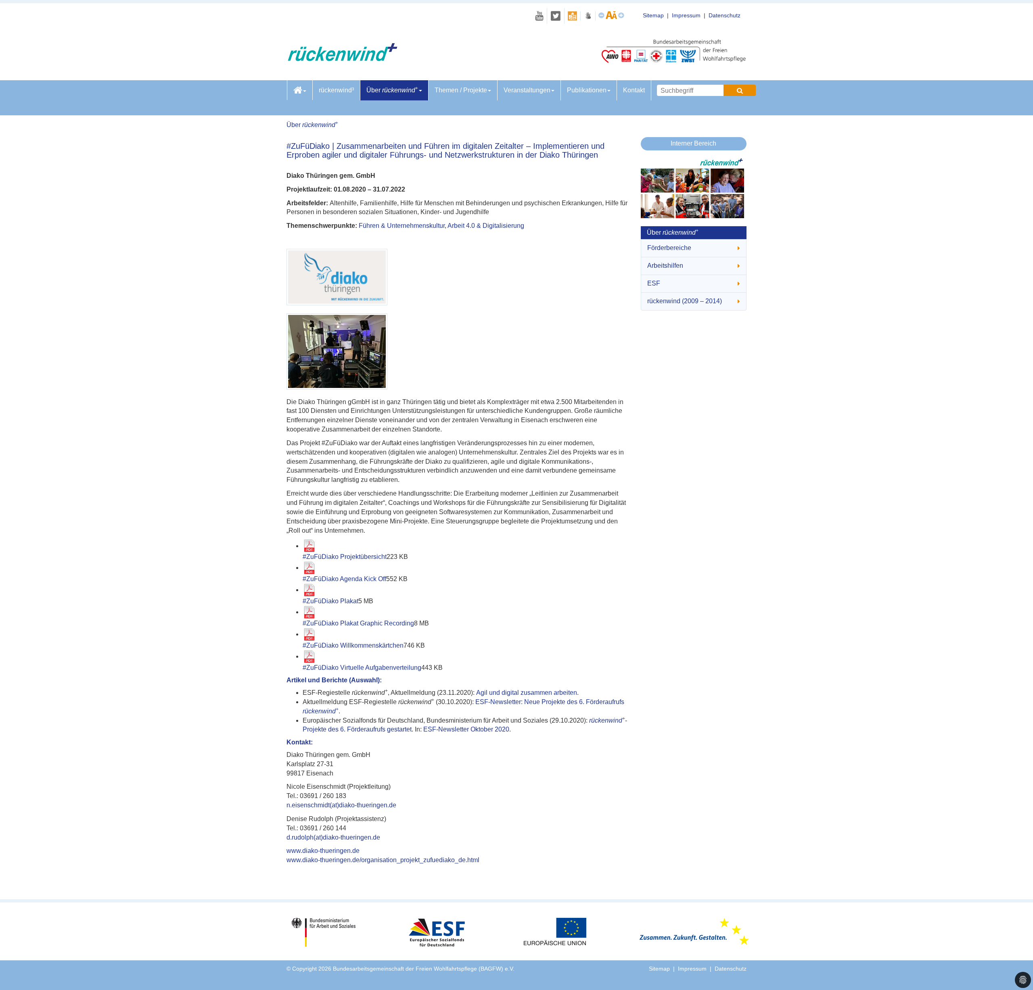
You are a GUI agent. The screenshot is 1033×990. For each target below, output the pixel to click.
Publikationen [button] (586, 90)
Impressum (686, 15)
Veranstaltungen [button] (527, 90)
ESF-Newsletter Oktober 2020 (466, 729)
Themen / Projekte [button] (461, 90)
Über (312, 124)
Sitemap (653, 15)
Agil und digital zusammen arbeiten (526, 692)
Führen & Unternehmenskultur (402, 225)
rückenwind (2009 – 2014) (684, 301)
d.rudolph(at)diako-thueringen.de (333, 837)
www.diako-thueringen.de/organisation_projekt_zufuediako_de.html (382, 860)
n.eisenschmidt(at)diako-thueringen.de (341, 805)
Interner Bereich (693, 143)
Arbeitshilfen (665, 265)
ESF (653, 283)
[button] (1023, 980)
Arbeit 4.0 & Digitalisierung (485, 225)
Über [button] (392, 89)
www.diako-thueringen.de (323, 850)
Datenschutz (724, 15)
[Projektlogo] (450, 277)
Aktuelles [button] (299, 90)
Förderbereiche (669, 247)
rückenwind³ (336, 90)
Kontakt (634, 90)
